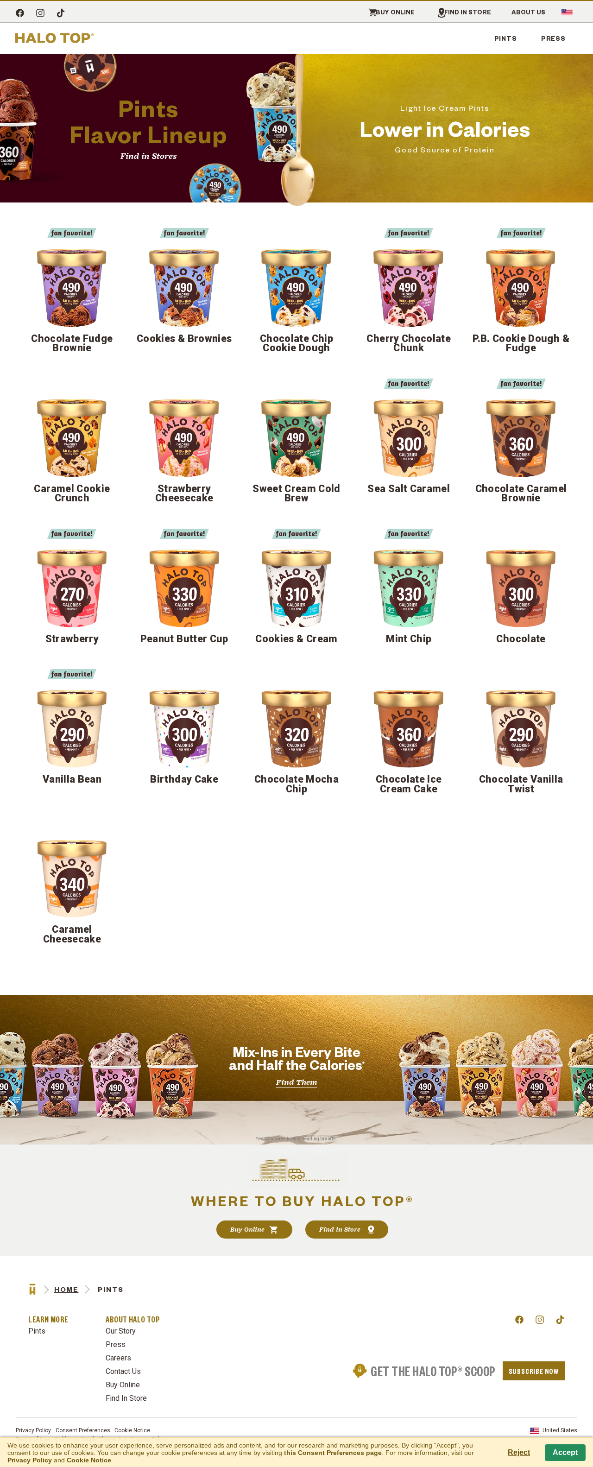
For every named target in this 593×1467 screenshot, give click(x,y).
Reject (519, 1452)
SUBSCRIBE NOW (534, 1370)
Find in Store (467, 12)
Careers (118, 1357)
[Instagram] (40, 13)
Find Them (296, 1082)
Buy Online (395, 12)
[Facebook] (20, 13)
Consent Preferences (83, 1430)
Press (553, 38)
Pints (505, 38)
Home (66, 1289)
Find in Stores (148, 156)
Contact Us (123, 1371)
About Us (528, 12)
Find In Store (126, 1398)
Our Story (121, 1331)
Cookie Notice (132, 1430)
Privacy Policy (33, 1430)
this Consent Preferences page (333, 1452)
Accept (565, 1452)
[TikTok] (60, 13)
